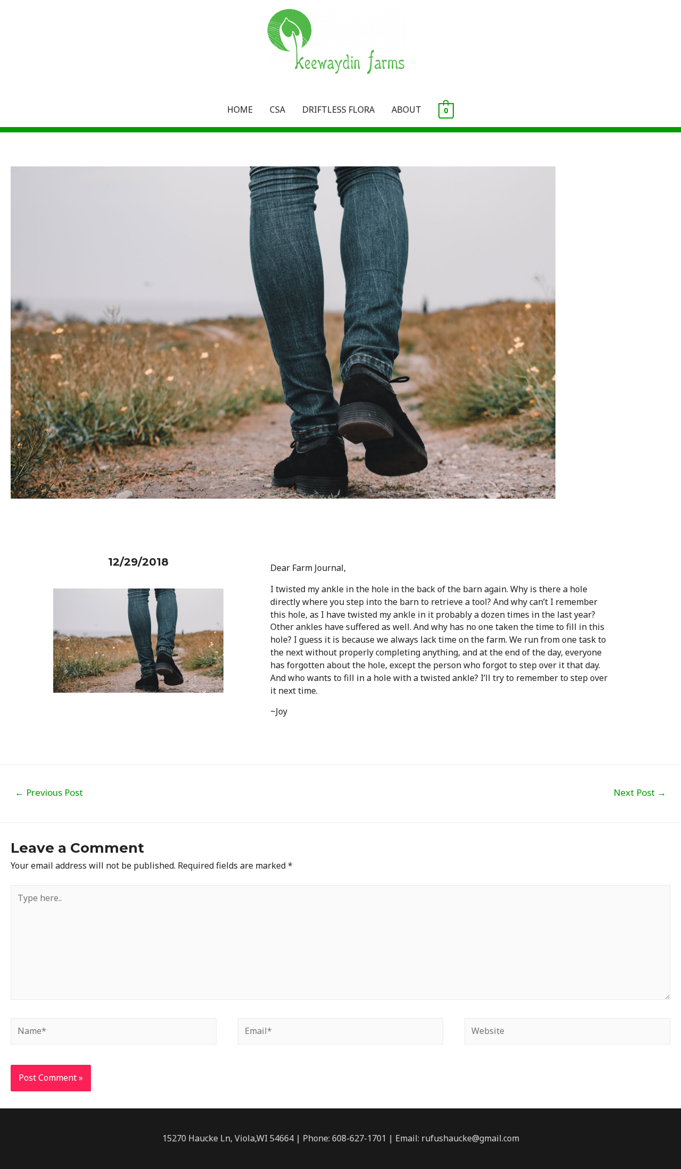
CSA (277, 109)
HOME (240, 109)
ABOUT (406, 109)
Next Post (639, 792)
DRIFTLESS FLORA (338, 109)
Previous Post (49, 792)
